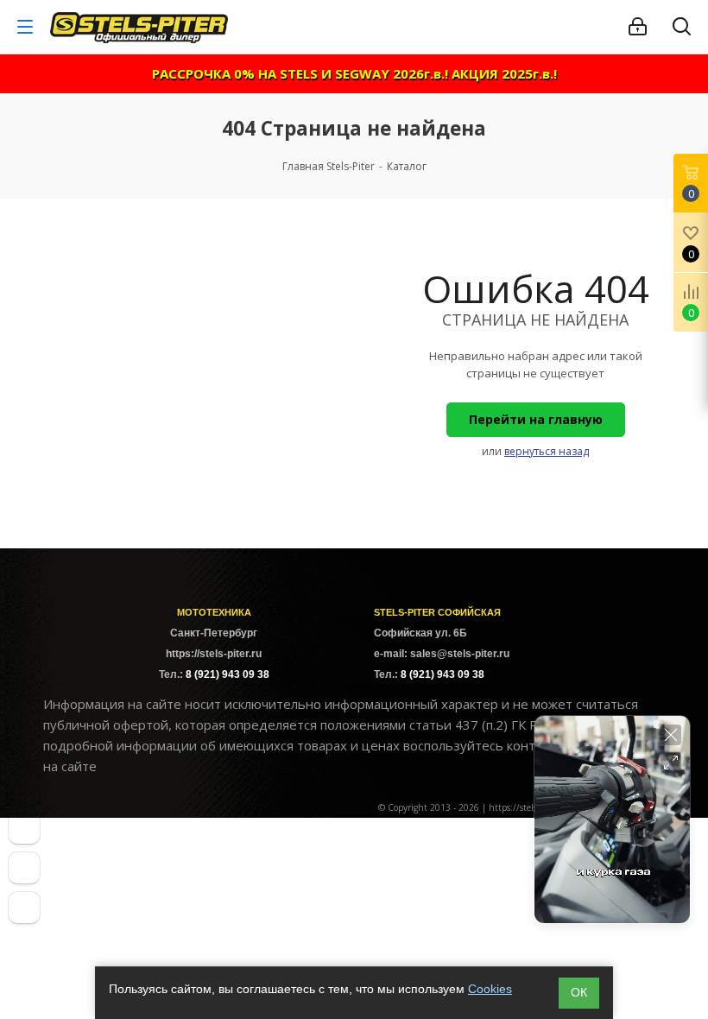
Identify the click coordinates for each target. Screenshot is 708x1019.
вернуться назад (546, 451)
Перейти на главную (536, 419)
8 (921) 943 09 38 (227, 674)
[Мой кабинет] (638, 26)
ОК (579, 992)
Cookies (490, 989)
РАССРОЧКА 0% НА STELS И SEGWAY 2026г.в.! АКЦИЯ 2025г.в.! (354, 73)
